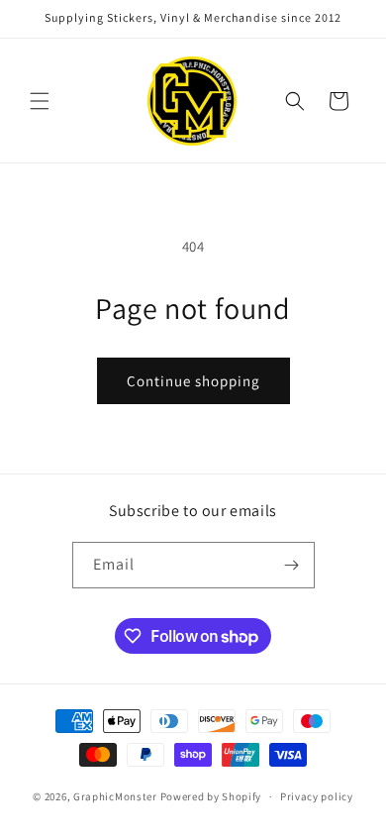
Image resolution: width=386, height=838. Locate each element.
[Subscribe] (292, 565)
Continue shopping (193, 380)
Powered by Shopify (211, 796)
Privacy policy (316, 796)
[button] (39, 101)
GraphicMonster (115, 796)
